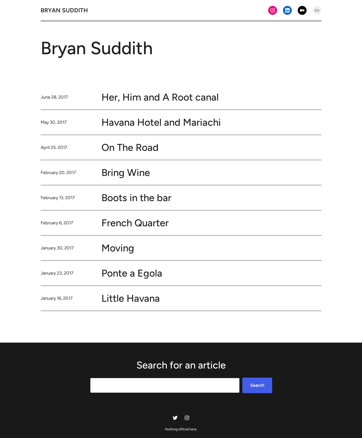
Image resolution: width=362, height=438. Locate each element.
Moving (117, 248)
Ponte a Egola (131, 273)
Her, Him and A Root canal (160, 97)
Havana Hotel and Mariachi (161, 122)
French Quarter (135, 223)
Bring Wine (125, 172)
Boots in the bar (136, 198)
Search (257, 385)
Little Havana (130, 298)
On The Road (130, 147)
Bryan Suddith (64, 10)
